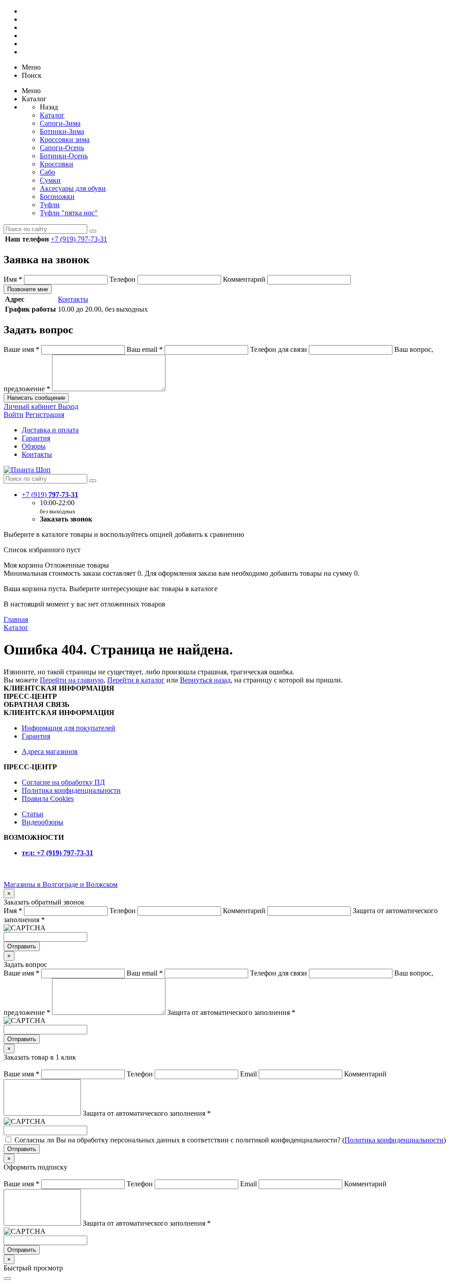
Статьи (32, 814)
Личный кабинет (31, 406)
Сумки (50, 180)
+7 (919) (50, 494)
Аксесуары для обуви (73, 188)
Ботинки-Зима (62, 131)
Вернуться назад (205, 680)
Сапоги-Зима (60, 123)
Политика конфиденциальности (71, 790)
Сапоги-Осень (62, 148)
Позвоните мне (27, 289)
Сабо (47, 172)
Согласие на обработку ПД (63, 782)
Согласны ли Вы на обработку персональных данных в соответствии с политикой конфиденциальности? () (230, 1140)
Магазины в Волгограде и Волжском (61, 884)
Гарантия (36, 438)
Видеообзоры (42, 822)
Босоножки (57, 196)
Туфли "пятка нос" (69, 213)
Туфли (50, 204)
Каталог (52, 115)
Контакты (73, 299)
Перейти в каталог (136, 680)
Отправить (21, 946)
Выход (68, 406)
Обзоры (34, 446)
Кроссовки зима (65, 139)
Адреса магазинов (50, 751)
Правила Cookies (48, 798)
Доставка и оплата (50, 430)
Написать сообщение (36, 397)
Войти (14, 414)
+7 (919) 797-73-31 (79, 239)
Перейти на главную (72, 680)
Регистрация (44, 414)
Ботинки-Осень (64, 156)
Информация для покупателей (68, 728)
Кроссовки (56, 164)
